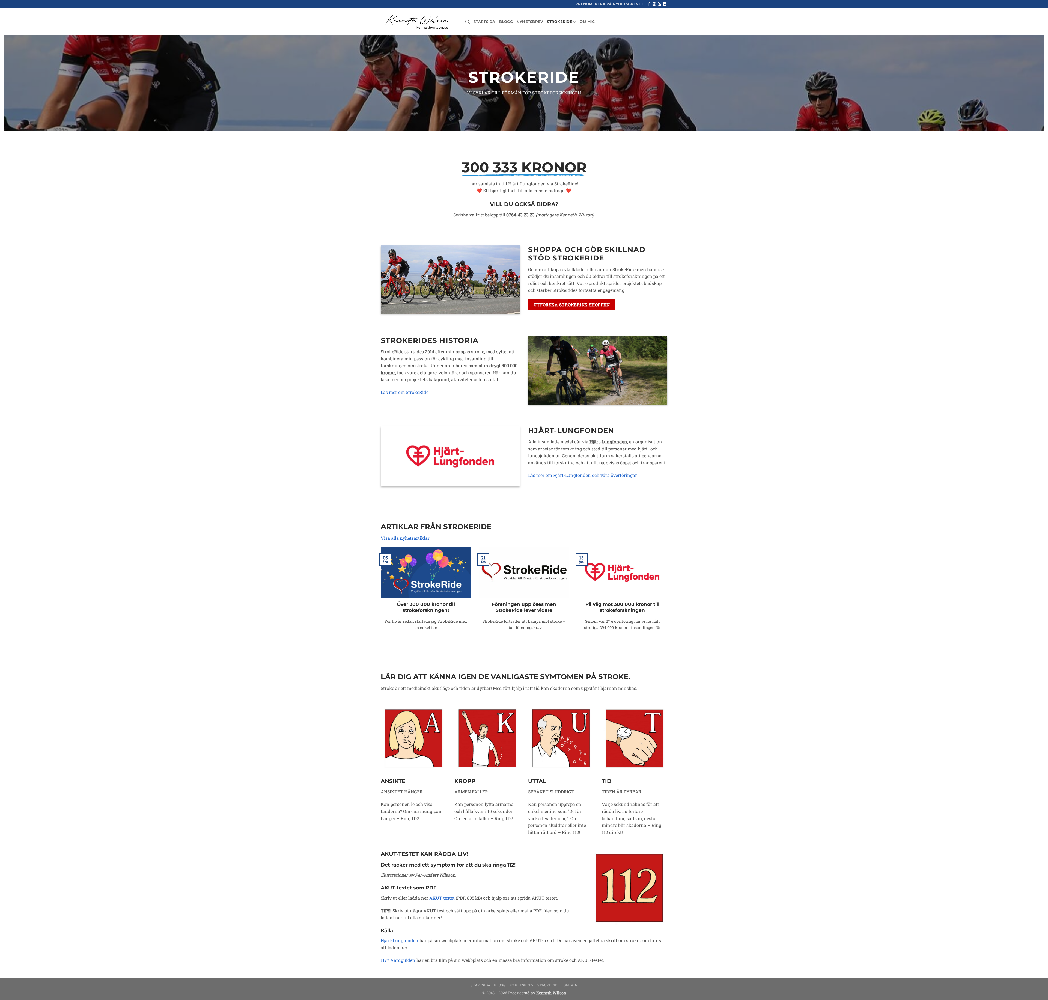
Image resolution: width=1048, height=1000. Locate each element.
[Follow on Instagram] (654, 4)
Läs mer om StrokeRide (404, 392)
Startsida (484, 22)
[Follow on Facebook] (649, 4)
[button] (467, 22)
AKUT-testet (442, 898)
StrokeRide (559, 22)
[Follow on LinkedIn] (664, 4)
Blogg (506, 22)
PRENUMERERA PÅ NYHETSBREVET (609, 4)
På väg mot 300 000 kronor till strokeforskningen (622, 607)
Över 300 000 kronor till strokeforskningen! (426, 607)
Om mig (587, 22)
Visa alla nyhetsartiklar (405, 538)
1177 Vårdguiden (398, 960)
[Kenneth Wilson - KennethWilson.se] (416, 22)
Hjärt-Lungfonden (399, 940)
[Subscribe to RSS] (659, 4)
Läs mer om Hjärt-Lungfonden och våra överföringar (582, 475)
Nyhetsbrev (530, 22)
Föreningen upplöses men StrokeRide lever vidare (524, 607)
